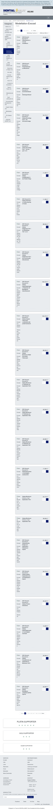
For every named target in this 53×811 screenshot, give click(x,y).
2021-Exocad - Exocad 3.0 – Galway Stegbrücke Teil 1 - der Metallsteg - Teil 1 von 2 (26, 227)
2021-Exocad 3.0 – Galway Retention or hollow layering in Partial (26, 201)
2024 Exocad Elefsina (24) (9, 64)
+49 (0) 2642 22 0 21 (32, 781)
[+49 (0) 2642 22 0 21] (38, 12)
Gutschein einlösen (47, 7)
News (28, 775)
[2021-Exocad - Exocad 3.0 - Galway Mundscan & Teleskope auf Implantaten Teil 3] (18, 389)
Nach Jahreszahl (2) (9, 98)
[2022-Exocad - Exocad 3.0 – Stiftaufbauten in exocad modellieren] (18, 45)
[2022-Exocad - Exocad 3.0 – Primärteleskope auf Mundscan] (18, 71)
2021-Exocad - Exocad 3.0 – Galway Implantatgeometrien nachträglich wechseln (26, 629)
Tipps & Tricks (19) (8, 88)
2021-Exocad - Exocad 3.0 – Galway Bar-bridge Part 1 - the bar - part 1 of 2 (26, 148)
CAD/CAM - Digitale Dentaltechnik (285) (8, 37)
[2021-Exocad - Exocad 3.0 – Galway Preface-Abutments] (18, 608)
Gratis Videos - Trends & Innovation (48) (9, 30)
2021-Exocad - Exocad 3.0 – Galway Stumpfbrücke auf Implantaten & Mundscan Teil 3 (26, 659)
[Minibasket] (48, 12)
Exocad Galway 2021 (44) (9, 76)
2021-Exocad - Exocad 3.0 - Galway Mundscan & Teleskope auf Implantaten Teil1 (26, 442)
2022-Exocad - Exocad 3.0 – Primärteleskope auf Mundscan (26, 66)
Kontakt (5, 760)
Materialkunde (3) (9, 93)
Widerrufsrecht (30, 769)
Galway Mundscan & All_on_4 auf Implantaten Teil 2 (26, 498)
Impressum (30, 760)
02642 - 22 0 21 (32, 784)
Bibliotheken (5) (8, 112)
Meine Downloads (7, 773)
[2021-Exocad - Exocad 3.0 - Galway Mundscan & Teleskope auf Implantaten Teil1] (18, 449)
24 (44, 33)
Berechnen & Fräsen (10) (9, 68)
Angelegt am (32, 33)
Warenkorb (5, 766)
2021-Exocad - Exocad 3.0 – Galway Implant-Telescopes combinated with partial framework (26, 319)
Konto (4, 769)
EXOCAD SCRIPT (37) (8, 120)
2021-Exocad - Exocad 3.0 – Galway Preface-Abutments (26, 603)
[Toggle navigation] (48, 17)
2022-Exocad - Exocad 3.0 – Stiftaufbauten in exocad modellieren (26, 40)
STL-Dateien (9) (8, 116)
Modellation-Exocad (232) (9, 51)
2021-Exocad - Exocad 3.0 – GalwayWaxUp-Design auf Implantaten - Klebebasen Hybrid (26, 544)
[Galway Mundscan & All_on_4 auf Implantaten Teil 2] (18, 502)
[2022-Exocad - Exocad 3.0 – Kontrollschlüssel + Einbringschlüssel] (18, 97)
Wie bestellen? (30, 771)
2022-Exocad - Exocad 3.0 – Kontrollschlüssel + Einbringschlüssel (26, 91)
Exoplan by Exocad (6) (9, 84)
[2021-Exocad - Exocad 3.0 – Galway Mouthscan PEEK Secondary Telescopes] (18, 360)
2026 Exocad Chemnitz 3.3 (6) (9, 44)
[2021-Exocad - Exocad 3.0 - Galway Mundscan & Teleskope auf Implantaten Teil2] (18, 419)
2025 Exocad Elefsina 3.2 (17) (9, 57)
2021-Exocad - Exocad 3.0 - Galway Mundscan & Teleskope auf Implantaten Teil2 (26, 412)
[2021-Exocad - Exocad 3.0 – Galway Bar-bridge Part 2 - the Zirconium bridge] (18, 125)
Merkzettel (5, 771)
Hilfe (4, 762)
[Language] (43, 12)
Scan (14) (9, 80)
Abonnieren (30, 797)
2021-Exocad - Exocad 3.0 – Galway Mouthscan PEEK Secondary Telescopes (26, 354)
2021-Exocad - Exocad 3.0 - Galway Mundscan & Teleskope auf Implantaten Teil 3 (26, 383)
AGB (28, 762)
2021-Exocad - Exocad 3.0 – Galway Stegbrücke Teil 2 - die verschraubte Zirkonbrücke (26, 256)
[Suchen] (48, 26)
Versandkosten (46, 804)
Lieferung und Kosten (32, 766)
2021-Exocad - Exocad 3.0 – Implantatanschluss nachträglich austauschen (26, 471)
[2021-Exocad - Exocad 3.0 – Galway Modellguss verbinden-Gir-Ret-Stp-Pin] (18, 695)
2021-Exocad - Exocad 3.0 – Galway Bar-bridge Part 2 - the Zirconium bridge (26, 118)
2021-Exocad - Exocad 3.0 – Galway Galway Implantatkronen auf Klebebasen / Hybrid (26, 575)
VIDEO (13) (8, 26)
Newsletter (29, 773)
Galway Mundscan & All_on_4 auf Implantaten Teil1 (26, 520)
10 (31, 30)
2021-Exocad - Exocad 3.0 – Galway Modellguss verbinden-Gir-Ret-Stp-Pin (26, 690)
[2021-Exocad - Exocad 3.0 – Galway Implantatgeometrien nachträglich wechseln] (18, 635)
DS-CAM (9, 72)
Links (4, 764)
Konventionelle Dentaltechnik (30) (9, 103)
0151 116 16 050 (31, 791)
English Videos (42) (9, 107)
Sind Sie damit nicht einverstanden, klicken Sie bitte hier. (38, 4)
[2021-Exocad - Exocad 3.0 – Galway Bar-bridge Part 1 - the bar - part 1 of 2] (18, 153)
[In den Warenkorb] (47, 40)
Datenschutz (30, 764)
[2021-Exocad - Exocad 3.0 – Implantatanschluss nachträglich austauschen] (18, 477)
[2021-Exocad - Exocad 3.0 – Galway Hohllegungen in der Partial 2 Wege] (18, 181)
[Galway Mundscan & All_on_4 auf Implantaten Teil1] (18, 524)
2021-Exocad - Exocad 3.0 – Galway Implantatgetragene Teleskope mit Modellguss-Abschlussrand (26, 286)
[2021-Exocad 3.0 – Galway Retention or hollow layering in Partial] (18, 206)
